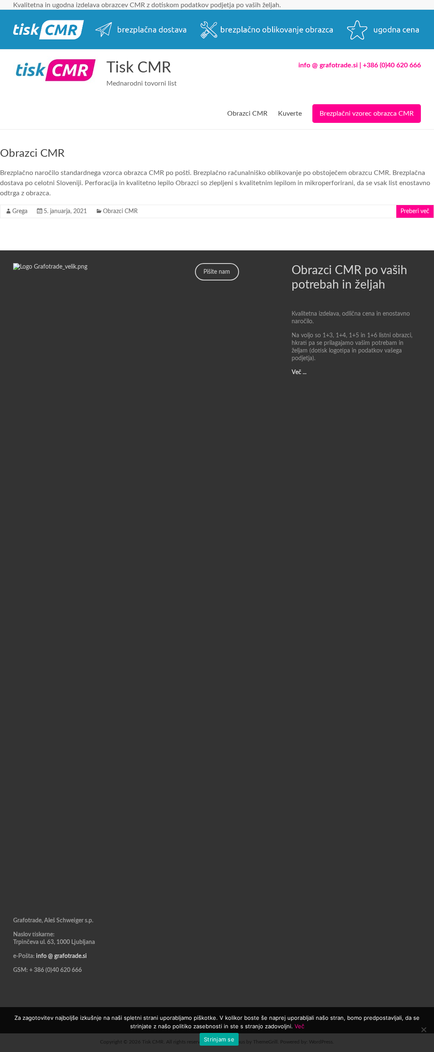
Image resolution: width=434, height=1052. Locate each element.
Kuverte (290, 113)
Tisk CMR (138, 67)
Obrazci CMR (247, 113)
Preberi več (415, 211)
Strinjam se (219, 1039)
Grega (20, 211)
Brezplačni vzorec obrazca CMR (367, 113)
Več (299, 1026)
